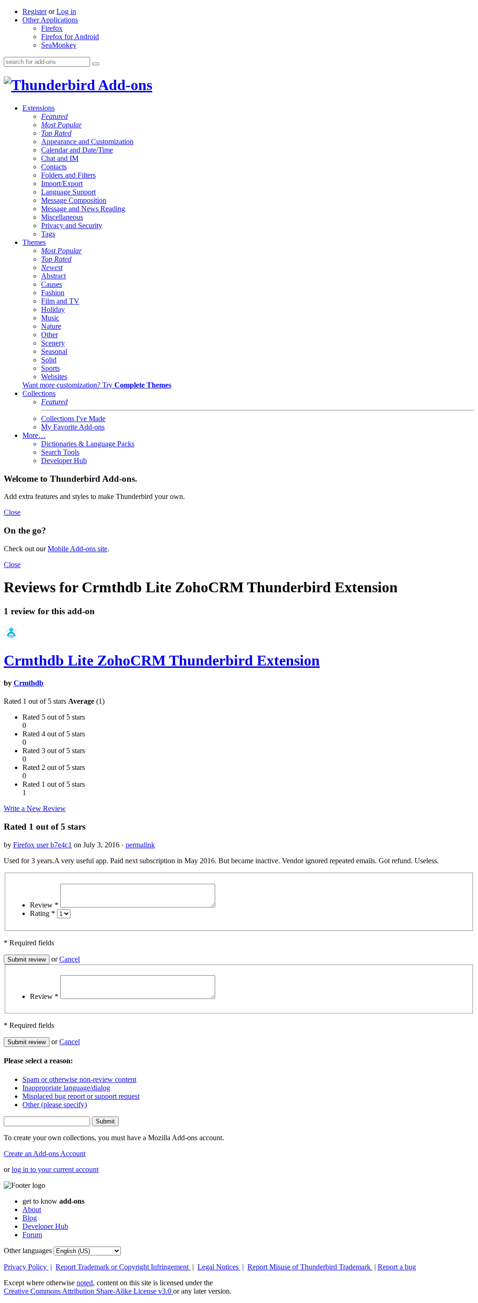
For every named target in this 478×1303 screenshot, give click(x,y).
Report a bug (397, 1267)
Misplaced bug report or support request (81, 1096)
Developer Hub (64, 460)
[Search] (95, 63)
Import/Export (62, 183)
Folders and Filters (68, 175)
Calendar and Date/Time (77, 150)
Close (12, 512)
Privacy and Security (71, 225)
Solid (48, 360)
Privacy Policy (26, 1267)
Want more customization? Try (96, 385)
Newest (52, 267)
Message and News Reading (83, 209)
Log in (66, 11)
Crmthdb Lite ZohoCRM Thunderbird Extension (162, 660)
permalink (140, 845)
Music (50, 318)
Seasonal (54, 351)
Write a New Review (35, 808)
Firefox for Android (70, 37)
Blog (29, 1218)
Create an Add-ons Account (44, 1153)
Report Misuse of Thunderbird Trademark (310, 1267)
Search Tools (60, 452)
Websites (54, 377)
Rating (42, 913)
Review (44, 905)
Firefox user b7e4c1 (42, 845)
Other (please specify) (54, 1105)
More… (34, 435)
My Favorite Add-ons (73, 427)
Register (34, 11)
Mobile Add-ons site (77, 549)
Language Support (68, 192)
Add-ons (123, 84)
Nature (51, 326)
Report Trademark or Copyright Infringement (123, 1267)
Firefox (52, 28)
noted (85, 1283)
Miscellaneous (62, 217)
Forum (32, 1235)
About (31, 1209)
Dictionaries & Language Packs (87, 444)
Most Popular (61, 125)
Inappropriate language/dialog (66, 1088)
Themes (34, 242)
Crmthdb (28, 683)
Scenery (53, 343)
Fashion (52, 293)
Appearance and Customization (87, 142)
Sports (50, 368)
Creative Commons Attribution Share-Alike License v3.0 (88, 1291)
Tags (48, 234)
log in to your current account (55, 1169)
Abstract (53, 276)
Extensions (38, 108)
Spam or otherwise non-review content (79, 1079)
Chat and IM (59, 158)
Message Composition (73, 200)
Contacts (54, 167)
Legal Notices (218, 1267)
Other (49, 335)
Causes (51, 284)
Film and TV (60, 301)
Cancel (69, 959)
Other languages (28, 1250)
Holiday (53, 309)
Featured (54, 116)
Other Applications (50, 20)
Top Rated (56, 133)
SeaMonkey (59, 45)
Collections (39, 393)
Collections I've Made (73, 419)
